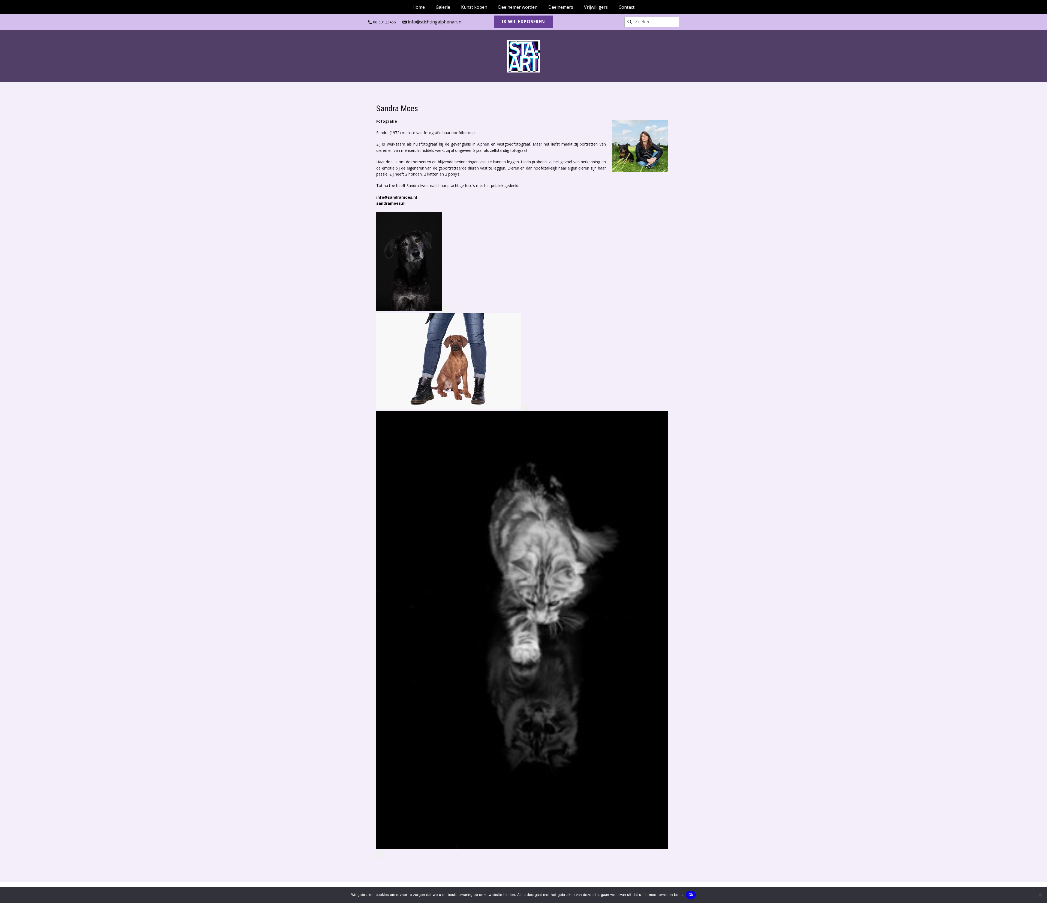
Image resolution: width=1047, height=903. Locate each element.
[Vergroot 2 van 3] (524, 408)
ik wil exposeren (523, 22)
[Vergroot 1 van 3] (445, 309)
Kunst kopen (474, 7)
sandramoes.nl (390, 203)
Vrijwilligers (596, 7)
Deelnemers (560, 7)
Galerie (443, 7)
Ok (690, 894)
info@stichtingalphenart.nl (434, 22)
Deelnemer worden (517, 7)
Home (419, 7)
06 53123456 (384, 22)
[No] (1040, 895)
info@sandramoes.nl (396, 197)
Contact (626, 7)
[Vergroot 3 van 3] (379, 854)
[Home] (523, 56)
